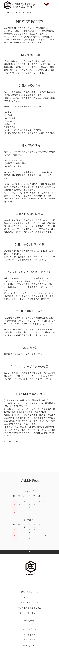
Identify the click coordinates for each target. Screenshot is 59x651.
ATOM (32, 621)
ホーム (8, 12)
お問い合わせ (29, 639)
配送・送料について (29, 592)
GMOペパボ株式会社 (24, 30)
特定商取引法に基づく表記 (29, 607)
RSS (26, 621)
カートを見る (29, 634)
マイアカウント (29, 629)
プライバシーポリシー (29, 612)
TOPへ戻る (29, 552)
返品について (29, 597)
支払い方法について (29, 602)
